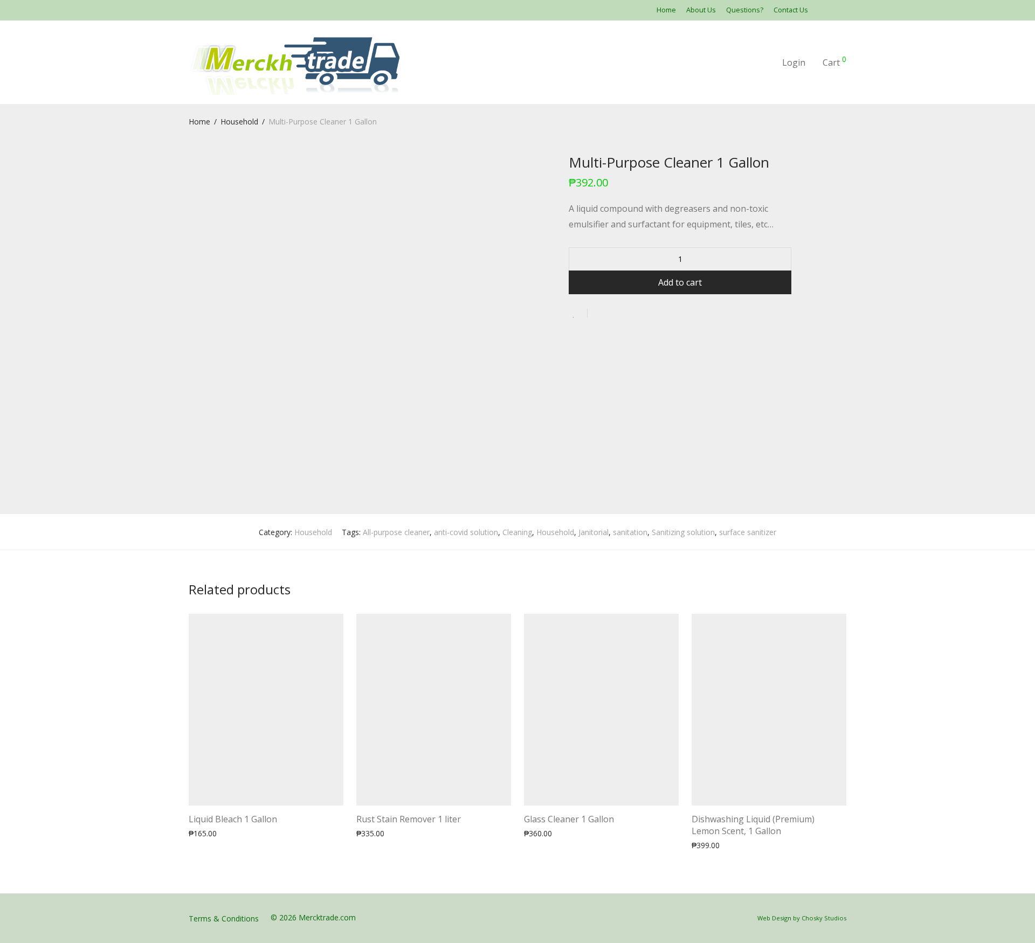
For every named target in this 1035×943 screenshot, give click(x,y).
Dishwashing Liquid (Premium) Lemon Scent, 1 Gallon (753, 825)
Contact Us (791, 10)
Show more (247, 833)
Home (666, 10)
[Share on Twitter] (615, 314)
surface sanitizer (747, 532)
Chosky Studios (824, 918)
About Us (701, 10)
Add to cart (680, 282)
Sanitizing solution (683, 532)
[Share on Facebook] (599, 314)
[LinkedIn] (843, 10)
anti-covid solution (466, 532)
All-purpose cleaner (396, 532)
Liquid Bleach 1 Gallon (233, 819)
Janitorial (593, 532)
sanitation (630, 532)
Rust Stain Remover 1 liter (408, 819)
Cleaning (517, 532)
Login (793, 62)
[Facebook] (830, 10)
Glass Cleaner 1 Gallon (569, 819)
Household (239, 121)
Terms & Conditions (224, 918)
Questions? (744, 10)
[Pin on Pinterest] (630, 314)
